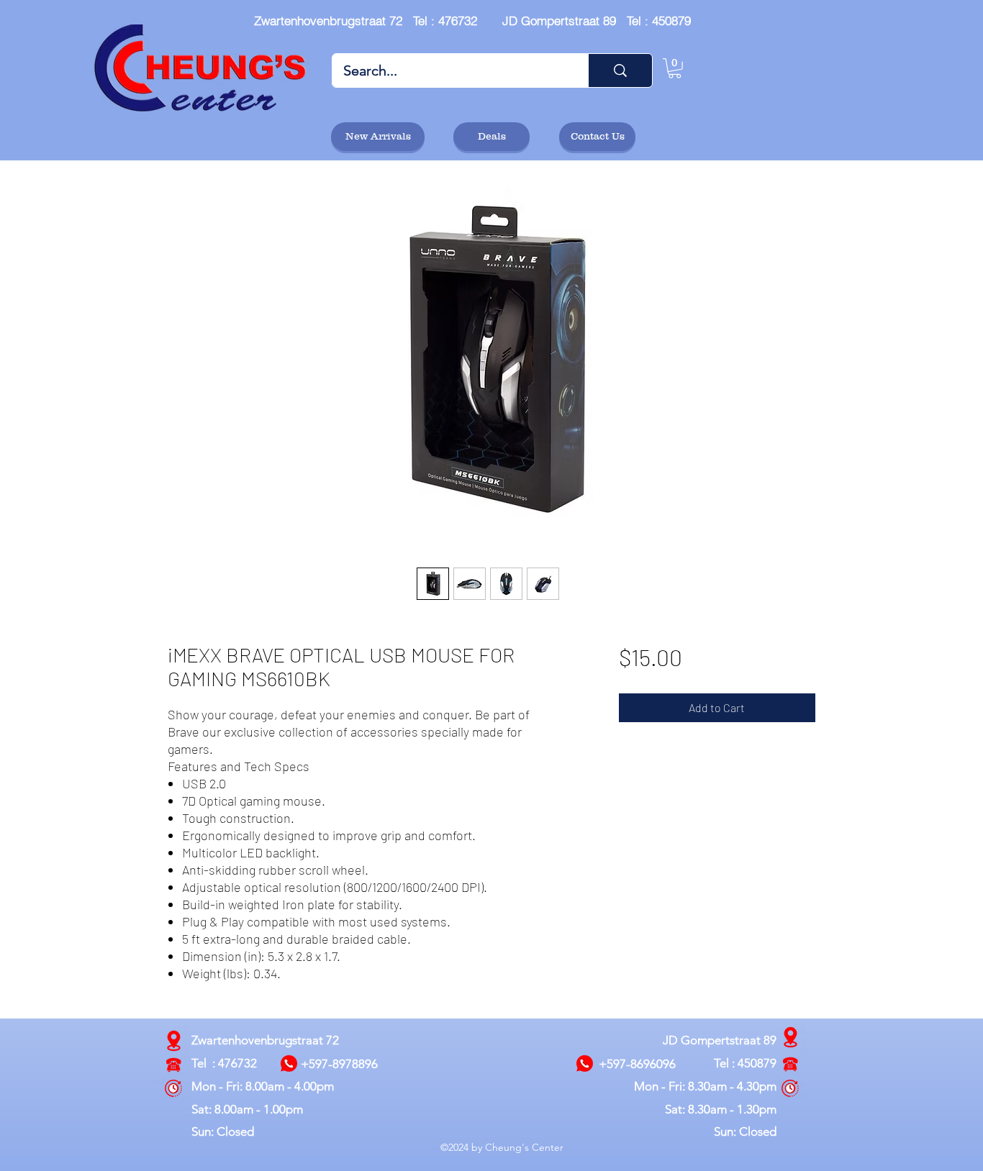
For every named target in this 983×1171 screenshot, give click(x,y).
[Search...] (620, 70)
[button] (675, 68)
